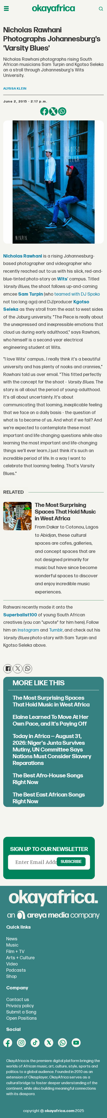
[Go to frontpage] (53, 8)
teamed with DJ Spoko (77, 294)
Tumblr (56, 630)
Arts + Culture (20, 957)
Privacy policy (20, 1006)
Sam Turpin (30, 294)
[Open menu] (6, 8)
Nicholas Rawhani (22, 256)
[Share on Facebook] (44, 111)
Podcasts (16, 970)
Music (12, 945)
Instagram (28, 630)
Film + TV (15, 951)
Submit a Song (21, 1012)
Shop (11, 976)
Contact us (17, 999)
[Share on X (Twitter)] (53, 111)
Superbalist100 (20, 615)
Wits (62, 279)
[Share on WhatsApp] (62, 111)
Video (12, 964)
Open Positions (21, 1018)
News (11, 939)
